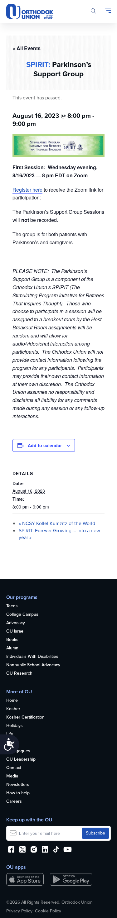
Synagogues (18, 751)
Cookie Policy (48, 911)
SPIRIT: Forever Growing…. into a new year (59, 534)
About (12, 743)
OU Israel (15, 631)
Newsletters (17, 785)
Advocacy (15, 623)
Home (12, 701)
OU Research (19, 674)
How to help (18, 793)
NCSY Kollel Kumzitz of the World (57, 523)
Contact (13, 768)
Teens (12, 606)
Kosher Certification (25, 717)
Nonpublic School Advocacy (33, 665)
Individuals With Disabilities (32, 657)
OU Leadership (21, 760)
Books (12, 640)
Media (12, 776)
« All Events (26, 48)
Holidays (14, 726)
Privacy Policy (19, 911)
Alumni (12, 648)
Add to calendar (45, 445)
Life (9, 734)
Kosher (13, 709)
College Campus (22, 615)
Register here (27, 189)
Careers (14, 802)
